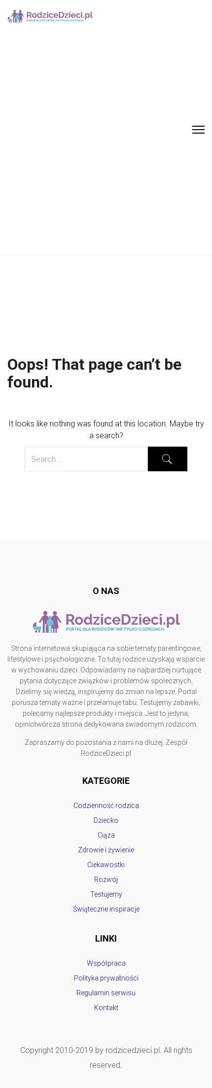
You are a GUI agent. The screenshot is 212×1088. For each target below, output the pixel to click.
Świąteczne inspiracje (106, 909)
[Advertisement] (106, 143)
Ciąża (106, 835)
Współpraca (106, 963)
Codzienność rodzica (106, 805)
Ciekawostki (106, 865)
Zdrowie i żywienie (106, 850)
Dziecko (106, 820)
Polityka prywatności (106, 978)
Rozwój (106, 879)
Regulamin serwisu (106, 993)
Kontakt (106, 1008)
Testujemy (106, 894)
